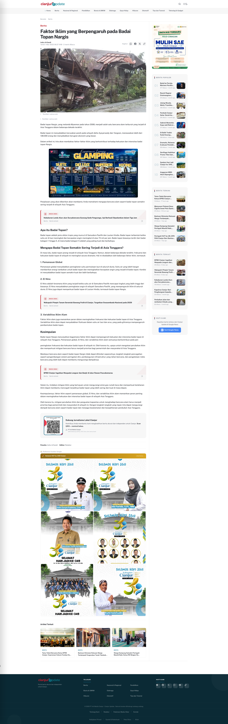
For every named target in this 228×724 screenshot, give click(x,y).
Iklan (137, 719)
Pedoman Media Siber (121, 712)
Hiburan (135, 11)
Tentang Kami (95, 712)
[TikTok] (187, 686)
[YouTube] (181, 686)
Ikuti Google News (171, 330)
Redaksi (106, 712)
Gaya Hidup (124, 11)
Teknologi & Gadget (176, 11)
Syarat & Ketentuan (112, 719)
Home (48, 11)
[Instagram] (175, 686)
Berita (57, 11)
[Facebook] (4, 359)
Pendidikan (86, 11)
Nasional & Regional (70, 11)
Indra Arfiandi (45, 42)
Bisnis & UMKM (99, 11)
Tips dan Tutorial (159, 11)
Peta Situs (127, 719)
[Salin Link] (4, 371)
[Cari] (179, 4)
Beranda (43, 19)
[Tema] (185, 4)
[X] (4, 365)
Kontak (135, 712)
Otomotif (145, 11)
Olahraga (112, 11)
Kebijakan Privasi (95, 719)
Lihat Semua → (140, 456)
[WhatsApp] (4, 353)
